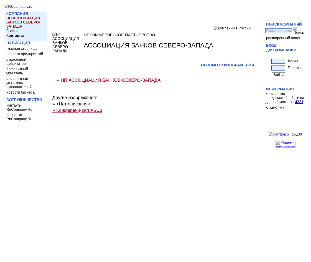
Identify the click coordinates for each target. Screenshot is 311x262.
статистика (275, 107)
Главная (13, 31)
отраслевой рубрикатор (16, 62)
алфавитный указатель (17, 71)
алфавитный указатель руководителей (19, 83)
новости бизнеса (20, 92)
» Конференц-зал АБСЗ (77, 110)
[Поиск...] (299, 31)
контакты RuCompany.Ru (19, 107)
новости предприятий (24, 54)
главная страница (21, 48)
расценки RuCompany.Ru (19, 117)
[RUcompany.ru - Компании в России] (18, 6)
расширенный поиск (283, 38)
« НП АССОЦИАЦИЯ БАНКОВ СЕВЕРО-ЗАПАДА (109, 80)
